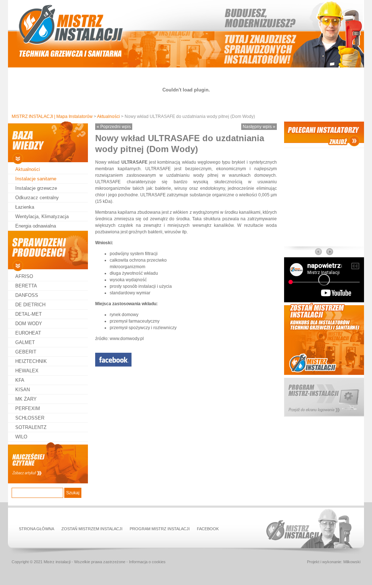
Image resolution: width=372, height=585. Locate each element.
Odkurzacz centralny (37, 197)
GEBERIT (25, 352)
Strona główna (36, 529)
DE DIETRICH (30, 304)
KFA (19, 380)
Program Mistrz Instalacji (160, 529)
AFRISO (24, 276)
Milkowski (351, 562)
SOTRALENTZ (30, 427)
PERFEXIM (27, 408)
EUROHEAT (28, 333)
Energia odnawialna (35, 226)
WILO (21, 436)
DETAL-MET (28, 314)
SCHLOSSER (29, 418)
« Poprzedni (318, 251)
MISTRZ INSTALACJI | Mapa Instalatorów (52, 116)
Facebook (208, 529)
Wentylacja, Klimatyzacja (42, 216)
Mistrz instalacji (57, 562)
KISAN (22, 389)
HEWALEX (27, 370)
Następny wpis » (259, 126)
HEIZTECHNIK (31, 361)
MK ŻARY (26, 399)
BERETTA (26, 286)
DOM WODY (28, 323)
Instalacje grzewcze (36, 188)
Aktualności (108, 116)
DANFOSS (26, 295)
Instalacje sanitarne (35, 178)
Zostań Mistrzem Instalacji (91, 529)
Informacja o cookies (147, 562)
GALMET (25, 342)
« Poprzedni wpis (114, 126)
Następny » (329, 251)
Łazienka (24, 207)
